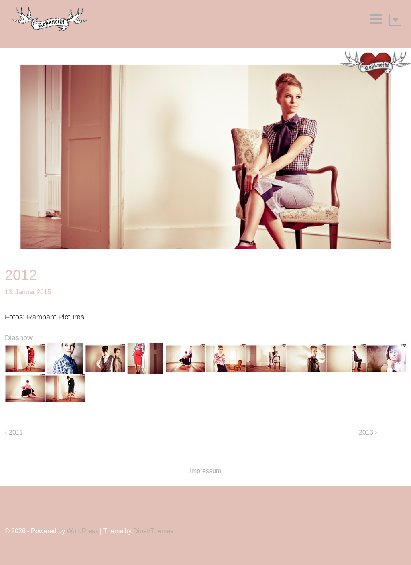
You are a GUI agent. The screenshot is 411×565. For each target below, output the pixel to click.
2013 (366, 432)
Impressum (205, 470)
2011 (16, 432)
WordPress (82, 531)
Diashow (19, 338)
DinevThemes (153, 531)
